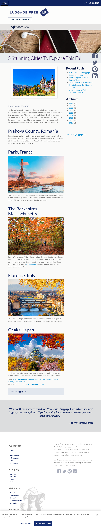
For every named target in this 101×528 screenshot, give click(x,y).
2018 (71, 118)
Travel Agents (14, 495)
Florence (23, 379)
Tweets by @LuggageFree (76, 135)
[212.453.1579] (85, 3)
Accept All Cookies (43, 523)
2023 (71, 106)
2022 (71, 108)
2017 (71, 120)
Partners (13, 477)
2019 (71, 115)
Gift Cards (13, 503)
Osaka (44, 379)
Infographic (14, 463)
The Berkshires (20, 382)
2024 (71, 103)
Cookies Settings (25, 523)
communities (31, 264)
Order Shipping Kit (16, 500)
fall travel (16, 379)
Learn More (13, 453)
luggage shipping (34, 379)
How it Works (14, 455)
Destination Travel (23, 384)
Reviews (12, 482)
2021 (71, 110)
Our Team (13, 474)
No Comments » (38, 384)
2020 (71, 113)
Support (12, 450)
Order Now (22, 27)
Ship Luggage (14, 458)
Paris (49, 379)
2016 (71, 123)
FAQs (11, 460)
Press (12, 479)
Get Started (15, 488)
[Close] (97, 514)
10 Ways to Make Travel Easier (81, 82)
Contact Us (13, 498)
